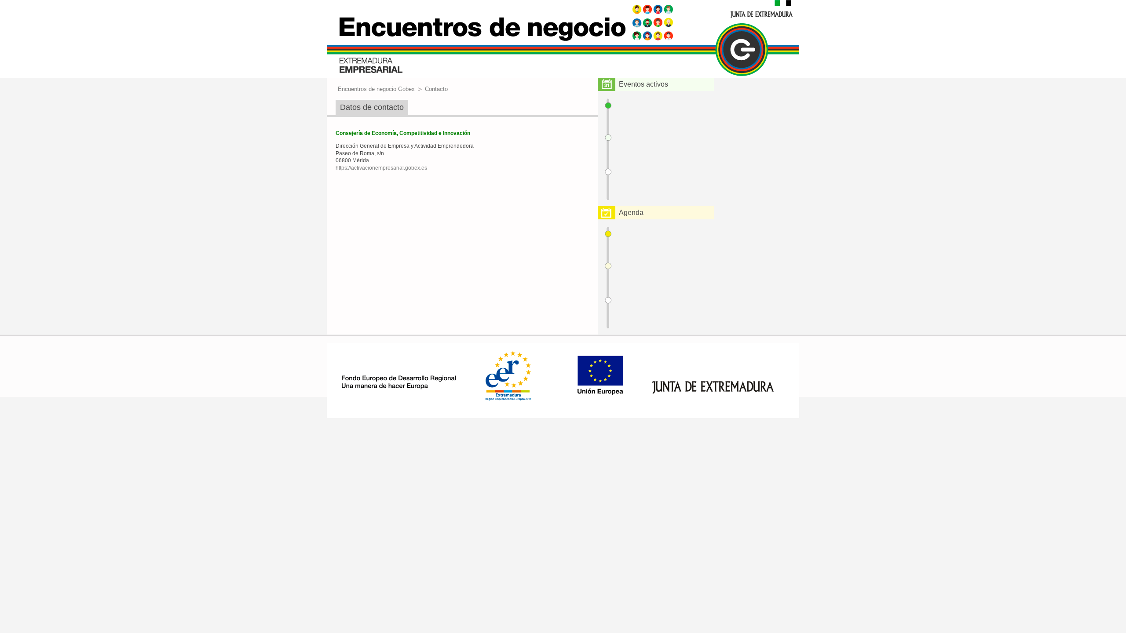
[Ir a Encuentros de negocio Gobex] (563, 39)
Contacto (436, 89)
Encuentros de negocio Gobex (376, 89)
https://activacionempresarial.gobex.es (381, 168)
